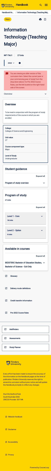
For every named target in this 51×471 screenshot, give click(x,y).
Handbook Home (8, 12)
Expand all (40, 176)
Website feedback (15, 417)
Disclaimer (12, 429)
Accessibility (13, 442)
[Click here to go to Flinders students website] (8, 6)
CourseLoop (44, 468)
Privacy (11, 455)
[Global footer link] (13, 363)
